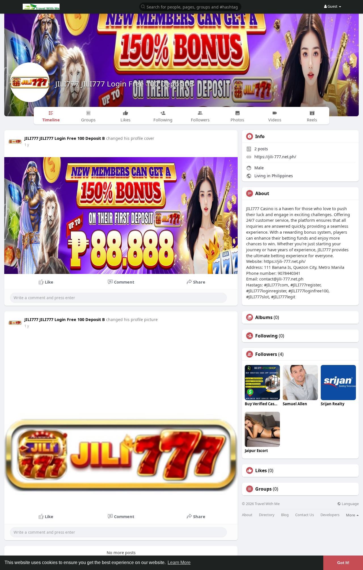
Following (266, 335)
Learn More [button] (179, 562)
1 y (26, 144)
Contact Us (304, 515)
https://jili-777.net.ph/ (275, 156)
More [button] (351, 515)
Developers (329, 515)
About (247, 515)
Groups (263, 489)
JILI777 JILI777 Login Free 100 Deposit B (124, 84)
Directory (267, 515)
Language (350, 504)
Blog (285, 515)
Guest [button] (332, 6)
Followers (266, 354)
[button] (190, 6)
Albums (264, 317)
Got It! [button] (343, 562)
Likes (261, 470)
